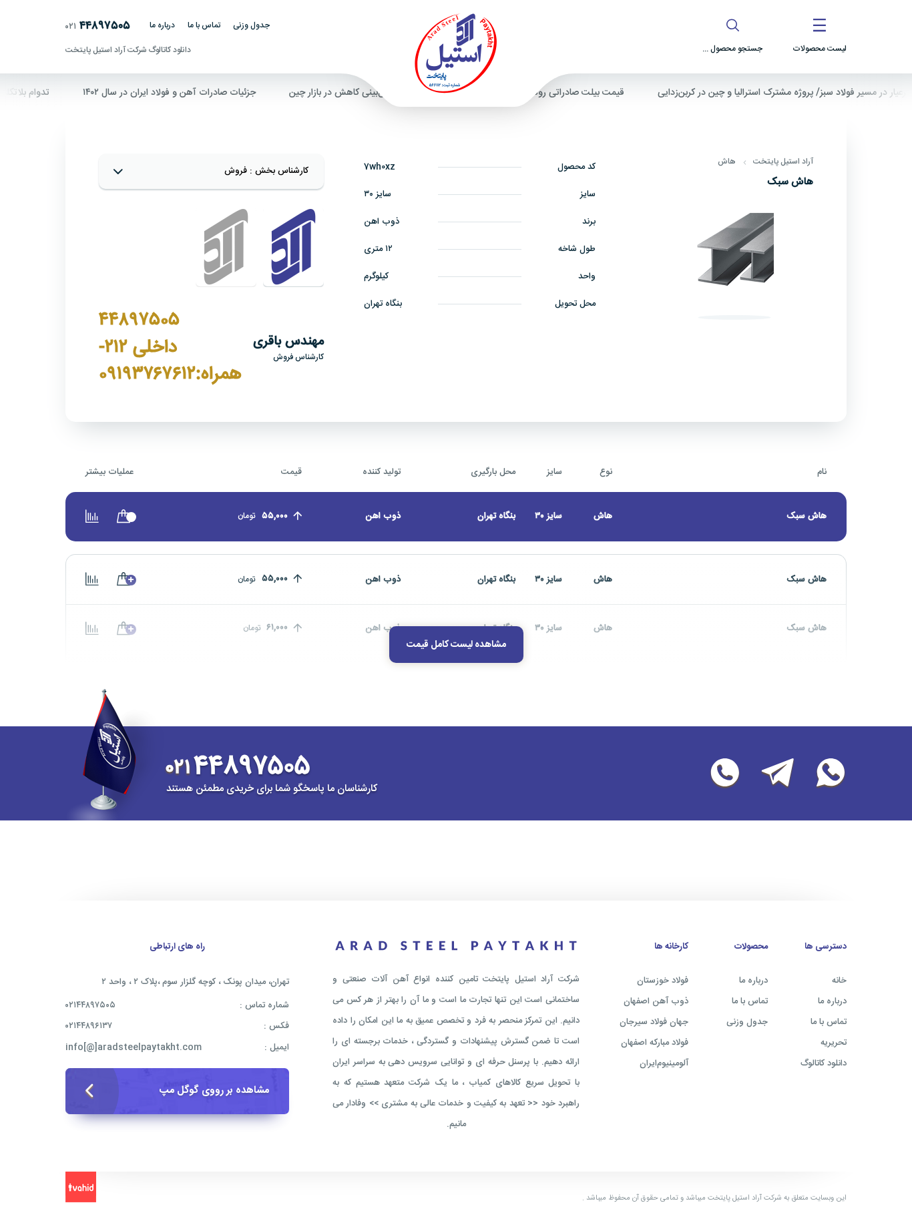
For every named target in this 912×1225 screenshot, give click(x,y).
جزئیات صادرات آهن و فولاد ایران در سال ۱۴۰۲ (191, 93)
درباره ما (162, 25)
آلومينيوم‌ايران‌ (664, 1063)
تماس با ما (204, 25)
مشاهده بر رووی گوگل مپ (214, 1090)
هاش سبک (806, 579)
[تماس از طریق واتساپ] (823, 774)
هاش (727, 161)
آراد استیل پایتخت (783, 161)
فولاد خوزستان (662, 980)
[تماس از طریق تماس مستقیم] (717, 774)
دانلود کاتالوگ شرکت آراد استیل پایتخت (128, 50)
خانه (839, 980)
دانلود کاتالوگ (824, 1063)
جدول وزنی (251, 25)
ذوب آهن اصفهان (656, 1001)
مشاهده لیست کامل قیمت (456, 645)
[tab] (293, 247)
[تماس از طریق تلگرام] (770, 774)
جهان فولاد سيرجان (654, 1022)
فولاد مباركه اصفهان (654, 1042)
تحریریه (834, 1042)
